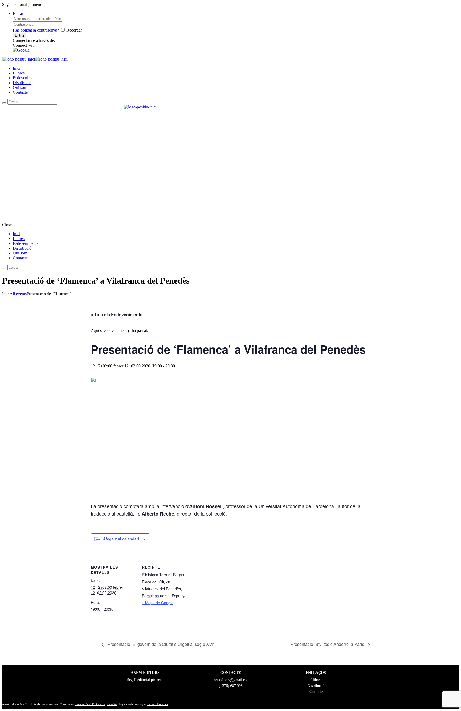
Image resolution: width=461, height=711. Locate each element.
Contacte (20, 92)
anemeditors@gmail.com (230, 680)
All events (18, 294)
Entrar (18, 13)
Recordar (74, 30)
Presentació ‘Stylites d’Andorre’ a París (328, 644)
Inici (16, 68)
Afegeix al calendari (121, 538)
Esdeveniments (25, 78)
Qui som (20, 87)
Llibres (19, 73)
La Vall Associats (157, 704)
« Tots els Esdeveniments (116, 314)
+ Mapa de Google (157, 602)
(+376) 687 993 (231, 686)
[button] (21, 50)
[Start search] (4, 268)
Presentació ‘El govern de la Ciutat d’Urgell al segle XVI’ (160, 644)
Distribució (22, 82)
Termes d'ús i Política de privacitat (96, 704)
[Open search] (4, 103)
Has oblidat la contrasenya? (36, 30)
